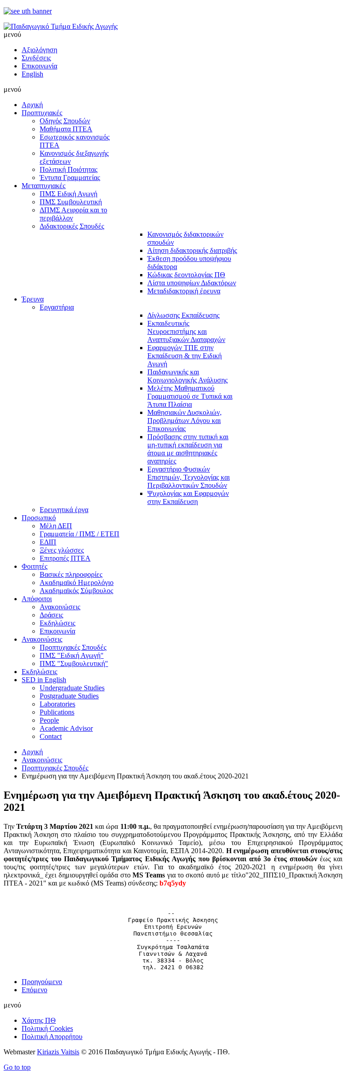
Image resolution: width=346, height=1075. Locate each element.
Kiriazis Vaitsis (58, 1052)
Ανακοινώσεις (42, 760)
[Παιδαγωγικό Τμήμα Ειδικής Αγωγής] (61, 26)
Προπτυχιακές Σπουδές (55, 768)
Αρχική (32, 752)
